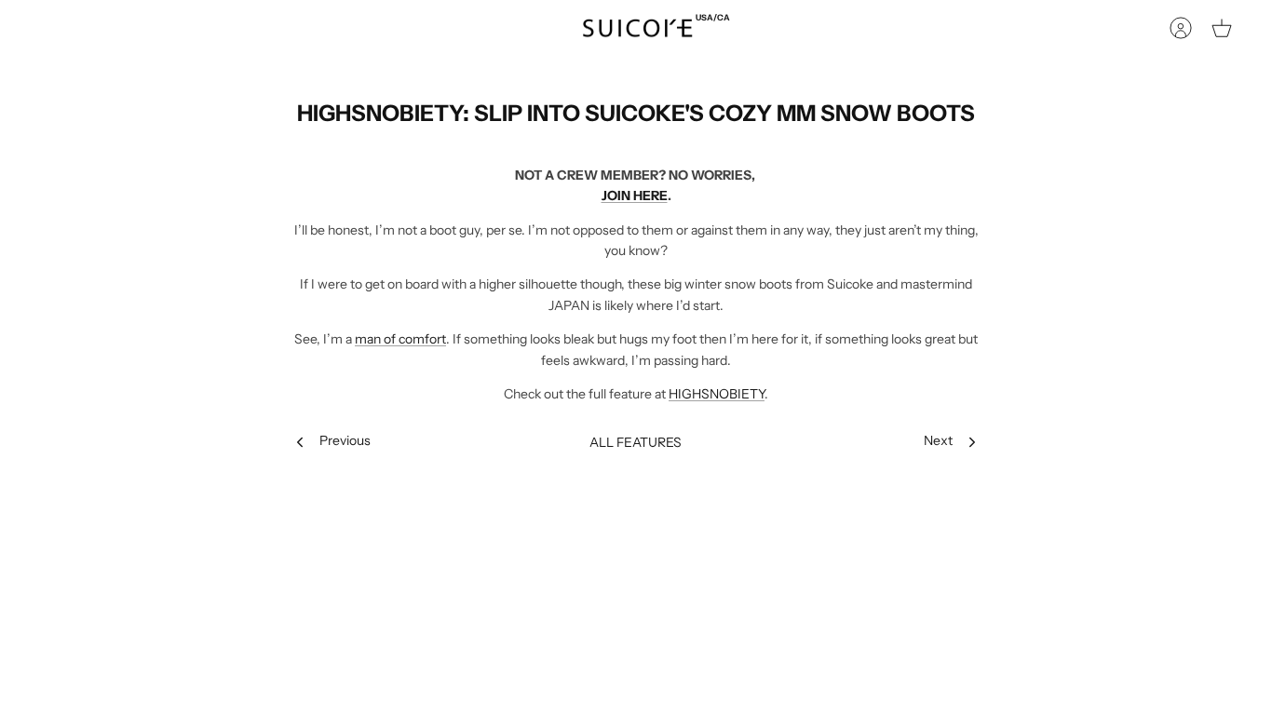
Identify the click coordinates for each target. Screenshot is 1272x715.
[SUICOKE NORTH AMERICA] (637, 28)
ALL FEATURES (635, 442)
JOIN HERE (635, 195)
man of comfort (400, 339)
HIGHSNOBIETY (717, 393)
